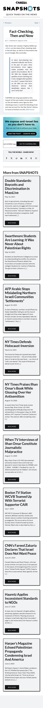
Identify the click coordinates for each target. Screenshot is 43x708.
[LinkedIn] (21, 158)
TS (7, 40)
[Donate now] (21, 118)
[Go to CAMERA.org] (21, 144)
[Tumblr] (31, 158)
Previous (8, 23)
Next (36, 23)
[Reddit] (16, 158)
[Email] (36, 158)
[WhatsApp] (26, 158)
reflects (8, 48)
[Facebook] (6, 158)
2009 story (30, 109)
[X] (11, 158)
